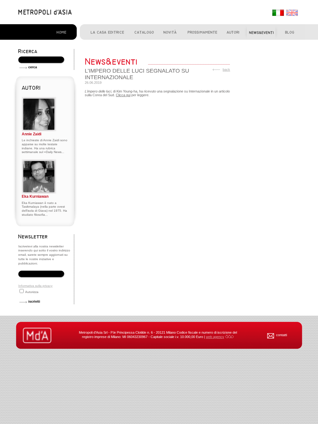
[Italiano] (277, 13)
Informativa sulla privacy (35, 285)
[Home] (45, 13)
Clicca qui (123, 95)
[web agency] (229, 337)
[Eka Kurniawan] (39, 192)
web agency (215, 337)
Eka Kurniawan (35, 196)
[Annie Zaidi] (39, 130)
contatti (281, 335)
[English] (291, 13)
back (226, 69)
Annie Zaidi (31, 134)
